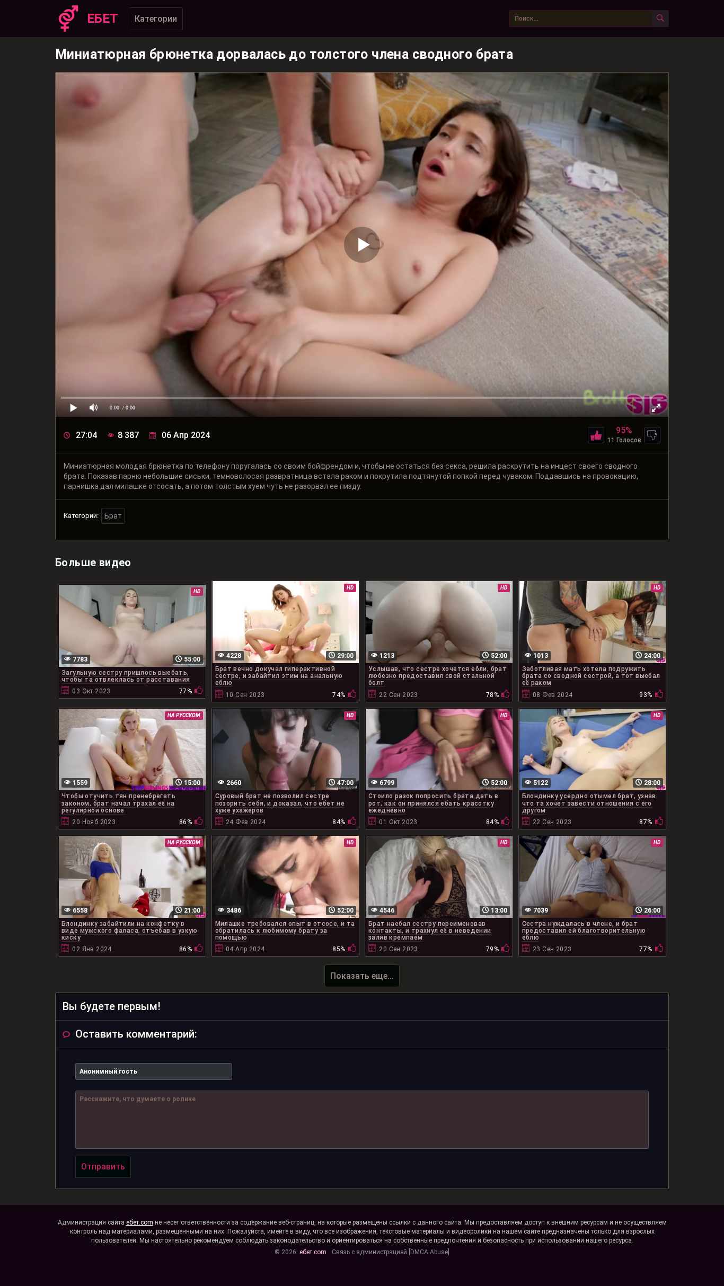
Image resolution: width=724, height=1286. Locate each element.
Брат (113, 516)
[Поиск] (660, 18)
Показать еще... (362, 976)
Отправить (103, 1167)
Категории (156, 19)
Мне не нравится (652, 435)
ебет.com (139, 1222)
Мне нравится (596, 435)
